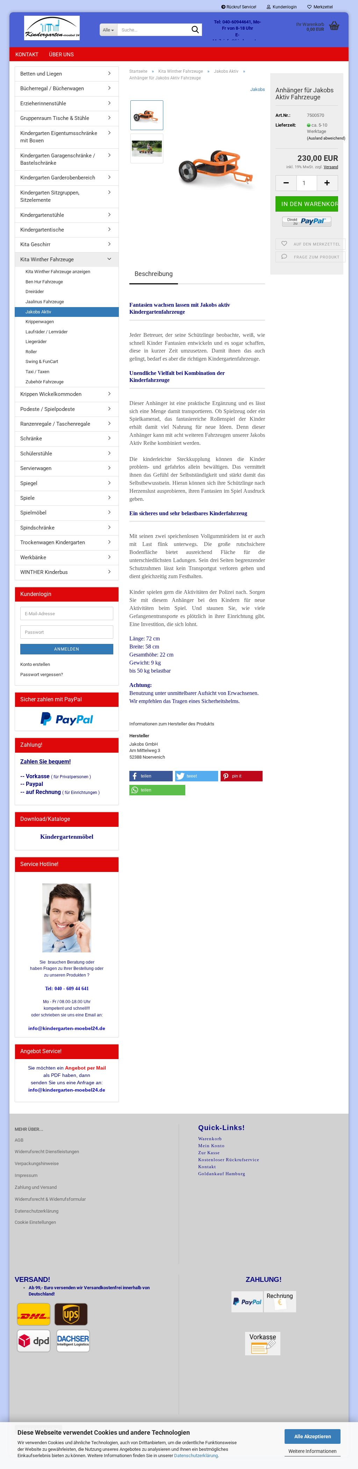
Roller (31, 351)
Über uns (61, 54)
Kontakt (26, 54)
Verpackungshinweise (37, 1163)
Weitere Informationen (312, 1451)
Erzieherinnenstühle (43, 103)
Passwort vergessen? (41, 674)
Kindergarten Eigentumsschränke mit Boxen (58, 137)
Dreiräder (35, 291)
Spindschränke (37, 528)
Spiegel (28, 483)
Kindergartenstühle (42, 215)
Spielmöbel (33, 513)
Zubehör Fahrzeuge (45, 381)
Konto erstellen (35, 664)
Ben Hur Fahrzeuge (44, 281)
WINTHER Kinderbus (44, 572)
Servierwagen (35, 468)
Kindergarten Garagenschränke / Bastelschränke (57, 159)
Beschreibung (154, 273)
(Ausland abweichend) (326, 138)
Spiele (27, 498)
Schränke (31, 438)
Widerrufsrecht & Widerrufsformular (50, 1199)
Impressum (26, 1175)
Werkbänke (33, 557)
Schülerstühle (36, 453)
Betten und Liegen (41, 74)
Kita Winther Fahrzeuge (47, 259)
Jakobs (257, 89)
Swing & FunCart (42, 361)
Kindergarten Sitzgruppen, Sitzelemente (49, 196)
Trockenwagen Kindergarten (52, 542)
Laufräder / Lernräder (46, 331)
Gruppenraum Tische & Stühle (54, 118)
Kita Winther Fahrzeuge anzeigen (58, 271)
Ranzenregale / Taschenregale (55, 424)
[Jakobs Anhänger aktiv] (219, 165)
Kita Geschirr (35, 244)
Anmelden (66, 649)
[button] (285, 183)
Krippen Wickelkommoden (50, 394)
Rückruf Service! (240, 7)
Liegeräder (36, 341)
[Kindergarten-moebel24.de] (52, 28)
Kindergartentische (42, 230)
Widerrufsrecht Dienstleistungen (47, 1151)
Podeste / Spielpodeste (47, 409)
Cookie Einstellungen (35, 1222)
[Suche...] (195, 30)
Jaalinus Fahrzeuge (45, 301)
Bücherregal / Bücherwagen (52, 88)
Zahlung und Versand (36, 1187)
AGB (19, 1140)
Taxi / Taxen (37, 371)
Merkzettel (322, 7)
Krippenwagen (40, 321)
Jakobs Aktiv (38, 311)
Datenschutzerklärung (196, 1455)
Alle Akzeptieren (312, 1436)
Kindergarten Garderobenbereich (57, 178)
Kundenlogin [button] (284, 7)
